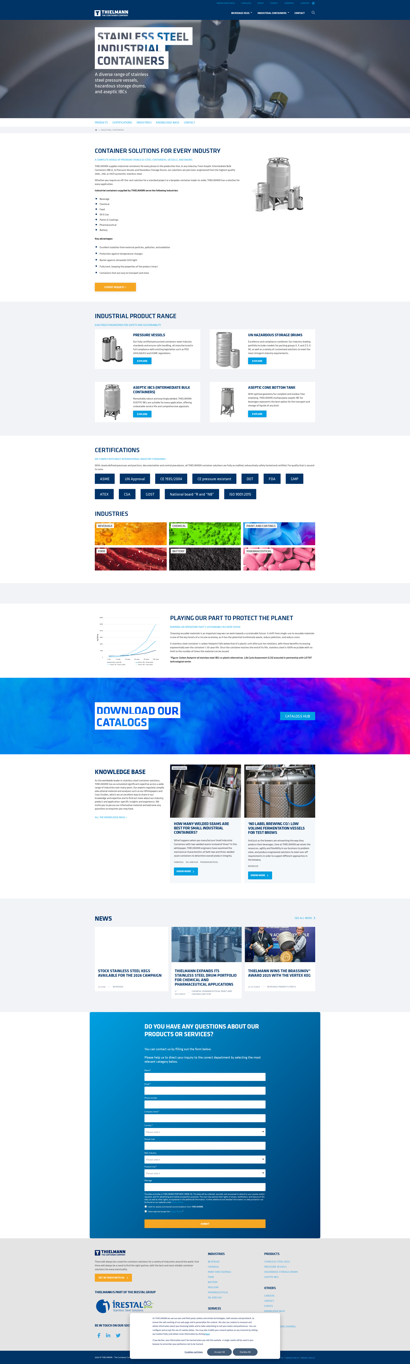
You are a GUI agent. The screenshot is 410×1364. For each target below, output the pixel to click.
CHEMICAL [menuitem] (213, 1266)
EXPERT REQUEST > (115, 287)
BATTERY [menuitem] (213, 1282)
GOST (150, 494)
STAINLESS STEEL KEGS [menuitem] (277, 1261)
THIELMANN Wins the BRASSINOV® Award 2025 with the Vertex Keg (279, 973)
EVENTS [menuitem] (268, 1306)
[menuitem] (313, 13)
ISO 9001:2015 (240, 494)
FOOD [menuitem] (211, 1277)
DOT (250, 478)
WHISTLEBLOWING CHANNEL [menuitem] (280, 1326)
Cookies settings (193, 1352)
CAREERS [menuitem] (269, 1295)
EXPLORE (142, 361)
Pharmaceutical (209, 861)
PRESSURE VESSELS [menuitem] (275, 1266)
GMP (294, 478)
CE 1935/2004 (171, 478)
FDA (272, 478)
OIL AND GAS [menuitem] (215, 1297)
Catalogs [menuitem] (246, 3)
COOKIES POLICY (292, 1357)
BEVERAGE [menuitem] (214, 1261)
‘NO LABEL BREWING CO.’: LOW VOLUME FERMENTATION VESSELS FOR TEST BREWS (276, 828)
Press (292, 986)
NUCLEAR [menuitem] (213, 1287)
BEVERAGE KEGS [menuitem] (240, 13)
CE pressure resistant (214, 478)
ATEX (104, 494)
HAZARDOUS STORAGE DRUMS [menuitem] (281, 1272)
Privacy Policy (177, 1202)
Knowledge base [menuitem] (226, 3)
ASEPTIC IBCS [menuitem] (271, 1277)
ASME (105, 478)
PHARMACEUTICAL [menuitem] (218, 1292)
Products (283, 986)
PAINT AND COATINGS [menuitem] (219, 1272)
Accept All (219, 1352)
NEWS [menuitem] (267, 1316)
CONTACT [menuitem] (300, 13)
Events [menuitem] (274, 3)
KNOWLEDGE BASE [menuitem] (274, 1311)
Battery (206, 994)
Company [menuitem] (289, 3)
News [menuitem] (261, 3)
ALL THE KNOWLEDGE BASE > (111, 817)
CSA (127, 494)
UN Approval (135, 478)
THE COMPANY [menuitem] (272, 1321)
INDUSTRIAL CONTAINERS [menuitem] (272, 13)
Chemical (179, 861)
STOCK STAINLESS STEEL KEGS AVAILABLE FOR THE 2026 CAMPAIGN (130, 973)
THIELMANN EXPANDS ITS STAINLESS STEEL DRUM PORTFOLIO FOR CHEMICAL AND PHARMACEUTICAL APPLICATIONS (206, 977)
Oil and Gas (192, 861)
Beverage (253, 865)
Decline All (245, 1352)
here (207, 1333)
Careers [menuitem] (305, 3)
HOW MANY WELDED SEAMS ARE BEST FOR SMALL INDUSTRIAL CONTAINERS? (201, 828)
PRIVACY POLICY (308, 1357)
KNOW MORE (185, 871)
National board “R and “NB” (192, 494)
